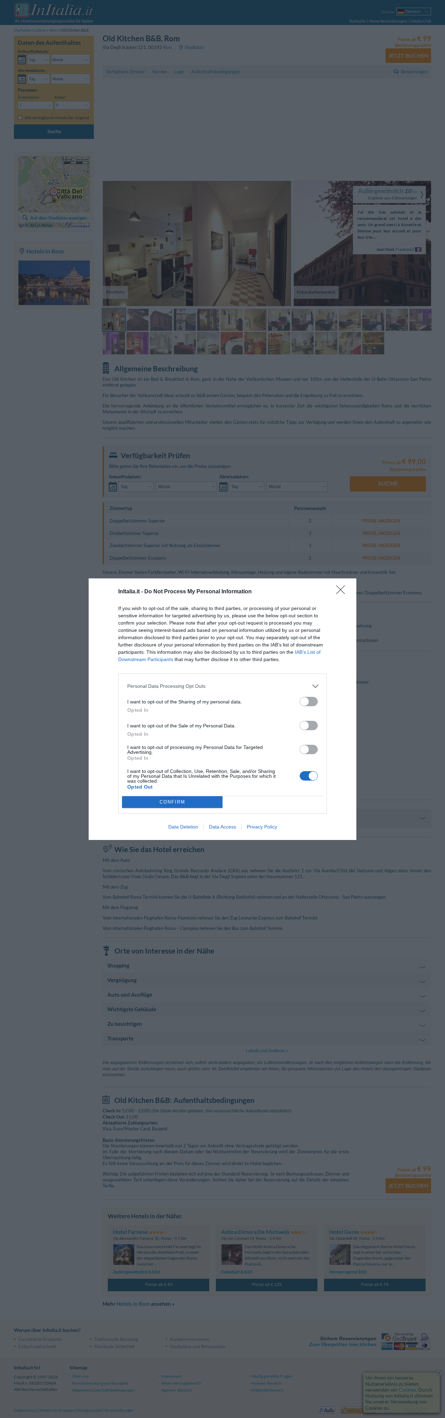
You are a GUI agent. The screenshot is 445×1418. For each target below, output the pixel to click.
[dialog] (222, 709)
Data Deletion (183, 827)
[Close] (342, 592)
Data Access (222, 827)
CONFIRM (172, 802)
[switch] (309, 701)
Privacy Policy (262, 827)
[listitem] (222, 686)
